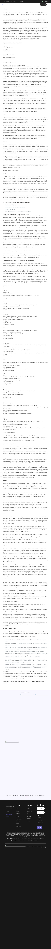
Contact (28, 808)
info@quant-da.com (10, 57)
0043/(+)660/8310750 (9, 54)
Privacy (28, 820)
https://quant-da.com (9, 58)
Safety (17, 816)
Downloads (18, 826)
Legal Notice (29, 811)
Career (17, 823)
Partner (17, 811)
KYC (17, 808)
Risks (28, 813)
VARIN (18, 813)
